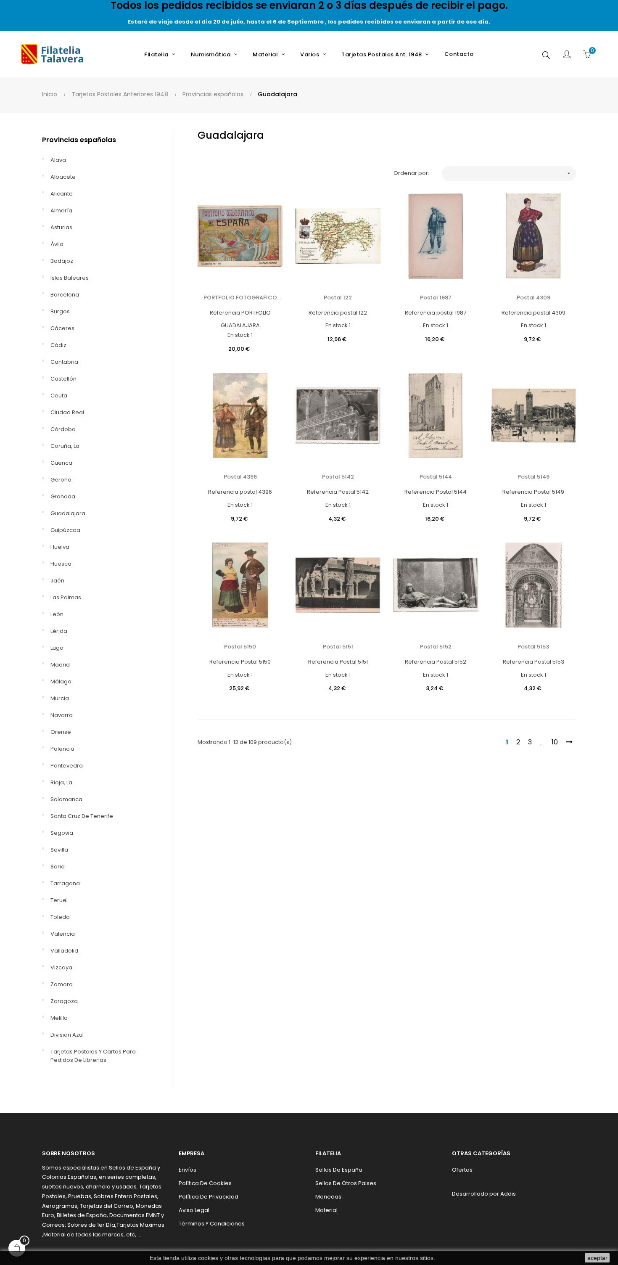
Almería (61, 210)
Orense (60, 732)
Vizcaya (61, 967)
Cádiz (58, 345)
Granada (62, 496)
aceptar (597, 1257)
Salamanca (66, 799)
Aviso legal (194, 1210)
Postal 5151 (338, 647)
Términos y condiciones (212, 1224)
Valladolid (64, 951)
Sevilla (59, 850)
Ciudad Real (67, 412)
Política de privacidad (208, 1197)
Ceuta (58, 396)
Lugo (56, 648)
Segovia (61, 833)
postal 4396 (240, 477)
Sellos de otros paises (345, 1183)
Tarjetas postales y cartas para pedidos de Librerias (93, 1056)
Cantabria (64, 362)
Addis (508, 1194)
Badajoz (61, 261)
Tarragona (65, 883)
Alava (58, 160)
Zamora (61, 984)
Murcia (59, 698)
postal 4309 (533, 298)
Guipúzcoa (65, 530)
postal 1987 (436, 298)
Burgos (60, 311)
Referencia (225, 313)
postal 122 (338, 298)
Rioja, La (61, 782)
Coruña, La (64, 446)
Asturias (61, 227)
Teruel (59, 900)
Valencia (62, 934)
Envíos (187, 1170)
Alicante (61, 194)
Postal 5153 (533, 647)
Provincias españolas (79, 140)
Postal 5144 (436, 477)
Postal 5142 (338, 477)
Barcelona (64, 295)
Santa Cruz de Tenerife (81, 816)
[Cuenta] (567, 55)
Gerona (60, 480)
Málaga (60, 681)
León (56, 614)
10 (555, 742)
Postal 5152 (436, 647)
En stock (238, 335)
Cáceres (62, 328)
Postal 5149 (533, 477)
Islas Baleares (69, 278)
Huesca (60, 564)
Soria (57, 867)
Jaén (57, 581)
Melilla (59, 1018)
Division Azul (67, 1035)
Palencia (62, 749)
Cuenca (61, 463)
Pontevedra (66, 766)
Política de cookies (205, 1183)
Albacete (63, 177)
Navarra (61, 715)
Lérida (58, 631)
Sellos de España (338, 1170)
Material (326, 1210)
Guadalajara (67, 513)
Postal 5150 (240, 647)
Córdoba (63, 429)
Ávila (56, 244)
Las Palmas (65, 597)
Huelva (59, 547)
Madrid (60, 665)
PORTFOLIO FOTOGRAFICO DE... (240, 298)
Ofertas (462, 1170)
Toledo (60, 917)
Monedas (328, 1197)
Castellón (63, 379)
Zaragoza (64, 1001)
